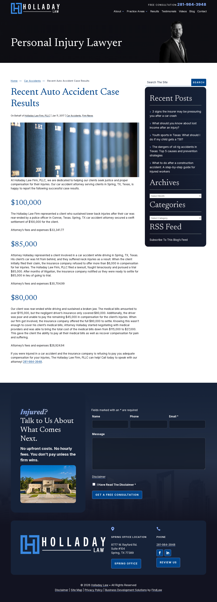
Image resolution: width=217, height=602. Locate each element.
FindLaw (157, 590)
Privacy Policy (94, 590)
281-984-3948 (191, 4)
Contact (202, 11)
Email (173, 416)
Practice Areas (136, 11)
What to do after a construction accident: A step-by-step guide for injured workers (172, 167)
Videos (183, 11)
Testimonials (169, 11)
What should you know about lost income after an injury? (173, 125)
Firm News (87, 115)
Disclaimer (98, 476)
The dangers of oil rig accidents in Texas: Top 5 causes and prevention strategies (173, 151)
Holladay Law (99, 585)
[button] (213, 578)
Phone (134, 416)
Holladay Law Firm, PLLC (37, 115)
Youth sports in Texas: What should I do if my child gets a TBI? (175, 137)
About (117, 11)
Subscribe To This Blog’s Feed (169, 239)
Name (96, 416)
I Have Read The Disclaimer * (116, 484)
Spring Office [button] (126, 563)
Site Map (76, 590)
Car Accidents (73, 115)
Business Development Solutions (126, 590)
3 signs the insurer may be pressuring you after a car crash (175, 113)
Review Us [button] (168, 562)
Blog (192, 11)
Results (154, 11)
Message (98, 434)
